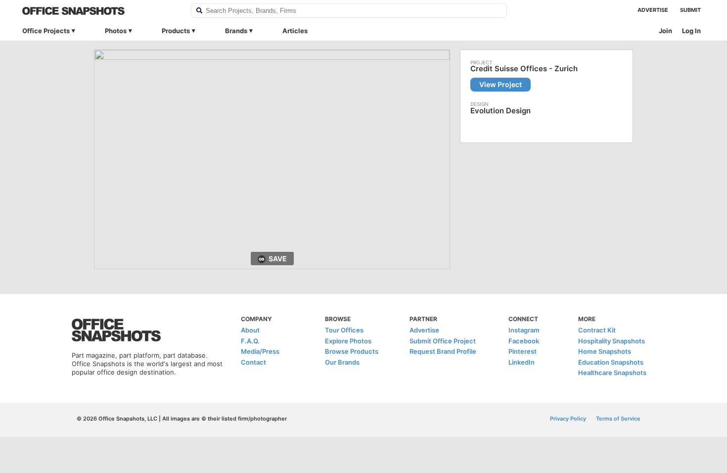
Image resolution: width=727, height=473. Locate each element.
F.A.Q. (250, 341)
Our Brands (342, 362)
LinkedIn (521, 362)
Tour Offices (344, 330)
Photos (116, 31)
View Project (500, 84)
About (250, 330)
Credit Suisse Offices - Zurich (524, 69)
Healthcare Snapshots (612, 373)
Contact (253, 362)
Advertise (652, 9)
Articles (295, 31)
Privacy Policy (568, 418)
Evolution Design (500, 110)
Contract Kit (597, 330)
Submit (690, 9)
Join (665, 31)
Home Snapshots (604, 351)
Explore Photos (348, 341)
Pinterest (522, 351)
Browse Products (351, 351)
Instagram (524, 330)
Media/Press (260, 351)
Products (176, 31)
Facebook (523, 341)
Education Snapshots (610, 362)
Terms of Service (618, 418)
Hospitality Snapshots (611, 341)
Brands (236, 31)
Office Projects (46, 31)
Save (278, 258)
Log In (691, 31)
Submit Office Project (442, 341)
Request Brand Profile (442, 351)
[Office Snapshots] (100, 11)
